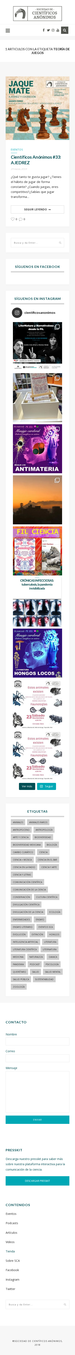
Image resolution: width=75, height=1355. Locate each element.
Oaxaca (53, 956)
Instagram (12, 1279)
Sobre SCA (13, 1261)
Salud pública (21, 979)
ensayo (40, 919)
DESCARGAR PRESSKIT (37, 1181)
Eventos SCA (46, 927)
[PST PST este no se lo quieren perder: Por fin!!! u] (37, 653)
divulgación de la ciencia (28, 912)
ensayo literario (22, 927)
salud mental (53, 971)
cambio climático (23, 852)
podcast (35, 964)
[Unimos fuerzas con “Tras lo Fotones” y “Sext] (37, 448)
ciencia (43, 852)
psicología (52, 964)
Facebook (12, 1270)
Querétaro (19, 971)
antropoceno (21, 829)
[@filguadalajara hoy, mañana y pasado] (37, 346)
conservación (21, 897)
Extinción (37, 934)
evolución (19, 934)
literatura (50, 942)
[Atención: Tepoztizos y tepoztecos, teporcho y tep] (37, 755)
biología (52, 844)
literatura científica (25, 949)
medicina (18, 956)
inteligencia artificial (25, 942)
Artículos (11, 1233)
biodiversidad (43, 837)
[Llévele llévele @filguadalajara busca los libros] (37, 397)
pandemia (18, 964)
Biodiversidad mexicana (27, 844)
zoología (19, 986)
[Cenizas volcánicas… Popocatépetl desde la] (37, 499)
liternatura (49, 949)
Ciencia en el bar (47, 859)
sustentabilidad (44, 979)
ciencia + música (22, 859)
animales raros (38, 822)
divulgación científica (26, 904)
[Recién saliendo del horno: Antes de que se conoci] (37, 602)
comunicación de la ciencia (29, 889)
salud (35, 971)
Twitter (10, 1289)
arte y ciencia (21, 837)
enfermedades (21, 919)
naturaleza (36, 956)
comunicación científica (27, 882)
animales (18, 822)
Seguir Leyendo (35, 209)
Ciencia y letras (22, 874)
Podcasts (12, 1223)
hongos (54, 934)
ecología (54, 912)
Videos (10, 1242)
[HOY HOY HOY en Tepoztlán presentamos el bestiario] (37, 704)
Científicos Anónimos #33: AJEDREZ (36, 159)
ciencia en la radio (24, 867)
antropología (44, 829)
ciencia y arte (49, 867)
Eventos (17, 149)
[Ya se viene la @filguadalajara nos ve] (37, 550)
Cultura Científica (46, 897)
